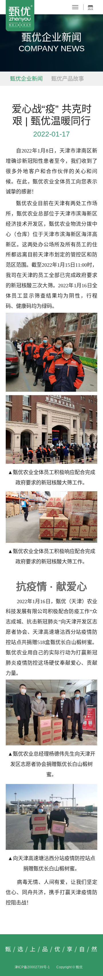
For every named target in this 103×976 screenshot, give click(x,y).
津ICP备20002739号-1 (32, 967)
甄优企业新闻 (26, 79)
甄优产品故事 (67, 79)
